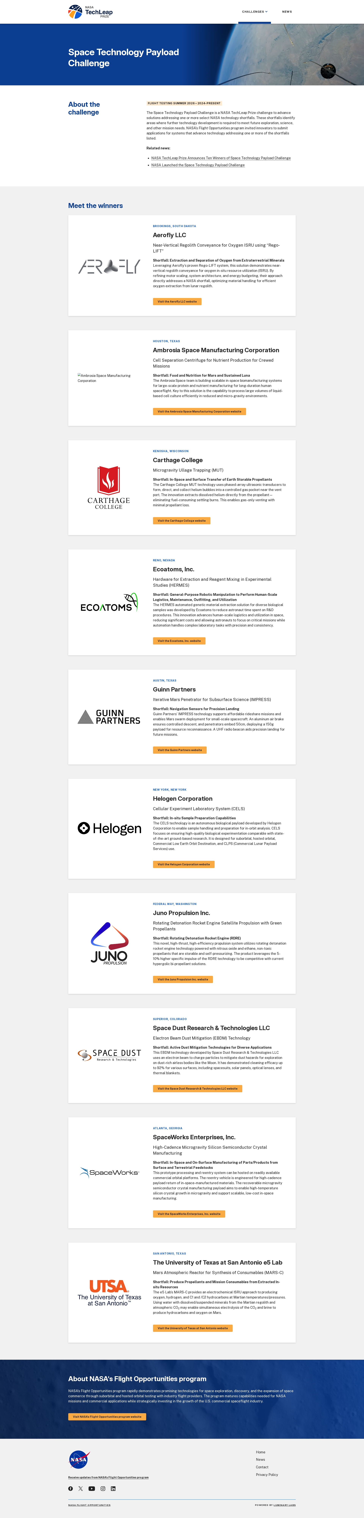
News (260, 1460)
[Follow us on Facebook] (70, 1488)
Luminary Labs (285, 1505)
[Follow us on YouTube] (92, 1488)
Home (260, 1452)
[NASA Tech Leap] (90, 12)
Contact (262, 1467)
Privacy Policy (267, 1475)
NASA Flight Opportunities (89, 1505)
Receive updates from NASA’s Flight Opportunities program (108, 1477)
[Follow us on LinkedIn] (113, 1488)
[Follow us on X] (80, 1488)
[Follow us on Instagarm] (103, 1488)
